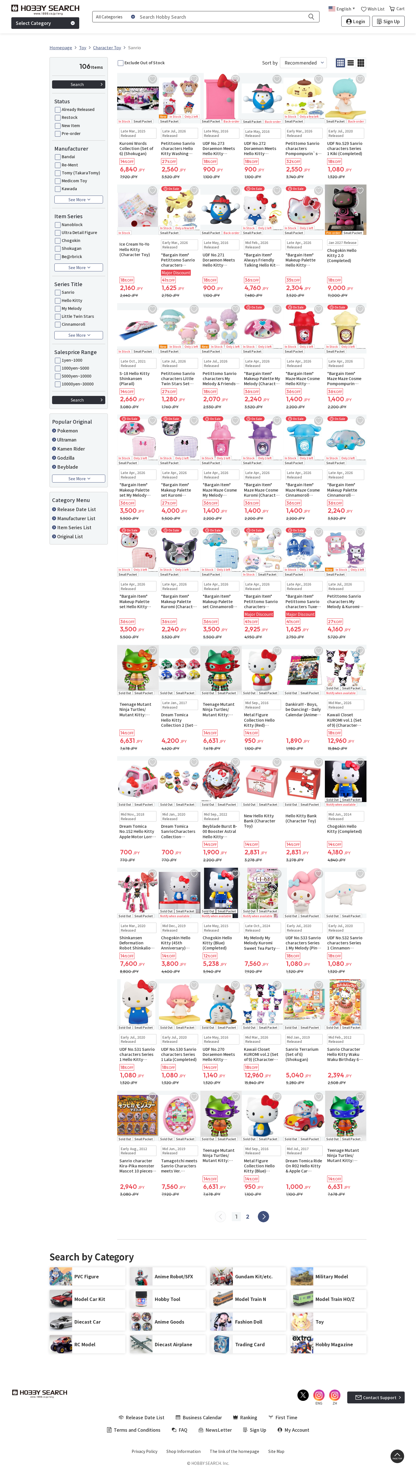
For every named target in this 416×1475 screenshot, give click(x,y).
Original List (70, 536)
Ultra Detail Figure (79, 232)
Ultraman (66, 439)
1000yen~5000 (75, 367)
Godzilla (65, 457)
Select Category (33, 23)
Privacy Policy (144, 1451)
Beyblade (67, 466)
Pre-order (71, 133)
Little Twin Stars (78, 316)
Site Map (276, 1451)
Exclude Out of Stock (145, 62)
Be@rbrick (72, 256)
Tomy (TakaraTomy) (81, 172)
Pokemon (67, 430)
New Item (71, 125)
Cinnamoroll (73, 324)
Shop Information (183, 1451)
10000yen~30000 (78, 383)
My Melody (72, 308)
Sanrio (68, 292)
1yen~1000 (72, 360)
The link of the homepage (234, 1451)
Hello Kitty (72, 300)
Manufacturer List (76, 518)
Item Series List (74, 527)
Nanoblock (72, 224)
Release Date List (76, 509)
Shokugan (72, 248)
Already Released (78, 109)
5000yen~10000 (76, 375)
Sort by (270, 63)
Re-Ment (70, 164)
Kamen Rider (71, 448)
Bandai (68, 156)
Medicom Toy (74, 180)
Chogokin (71, 240)
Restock (70, 117)
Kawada (69, 188)
